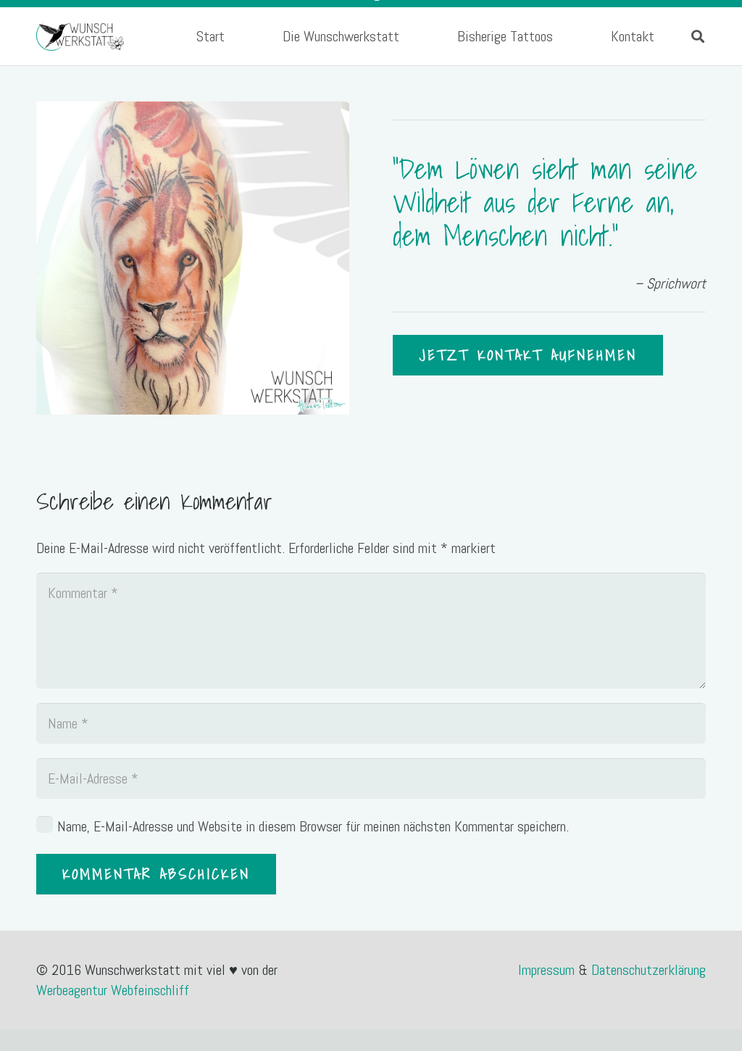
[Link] (80, 36)
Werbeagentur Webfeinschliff (112, 990)
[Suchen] (697, 36)
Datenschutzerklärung (648, 969)
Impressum (548, 969)
